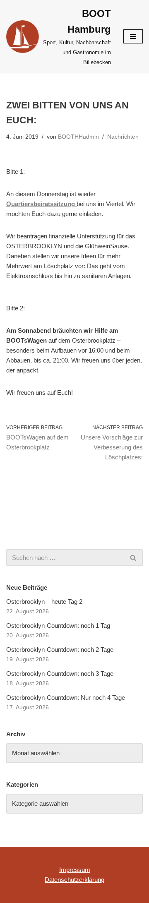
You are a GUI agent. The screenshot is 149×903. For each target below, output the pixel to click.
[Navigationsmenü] (133, 36)
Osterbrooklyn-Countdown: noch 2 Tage (59, 649)
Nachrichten (123, 137)
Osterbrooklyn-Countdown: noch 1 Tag (58, 625)
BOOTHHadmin (78, 137)
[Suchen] (133, 557)
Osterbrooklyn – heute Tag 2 (44, 601)
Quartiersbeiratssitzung (41, 203)
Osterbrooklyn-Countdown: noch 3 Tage (59, 673)
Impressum (74, 869)
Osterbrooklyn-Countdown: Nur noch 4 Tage (65, 697)
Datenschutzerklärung (74, 879)
